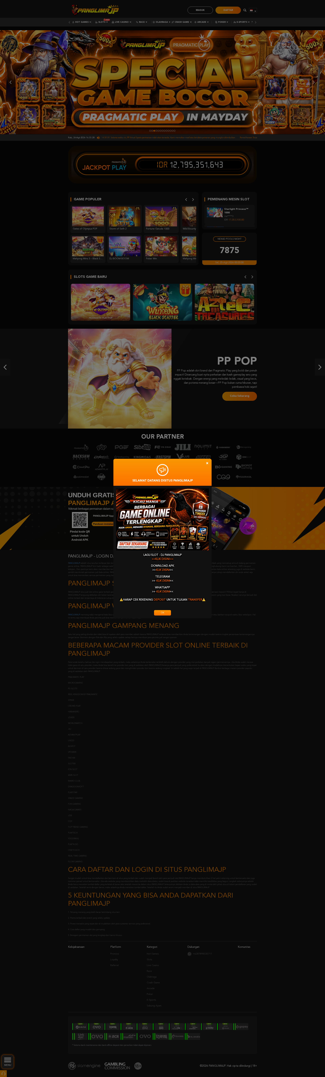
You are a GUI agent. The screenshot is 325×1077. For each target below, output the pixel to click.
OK (162, 613)
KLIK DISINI (162, 570)
